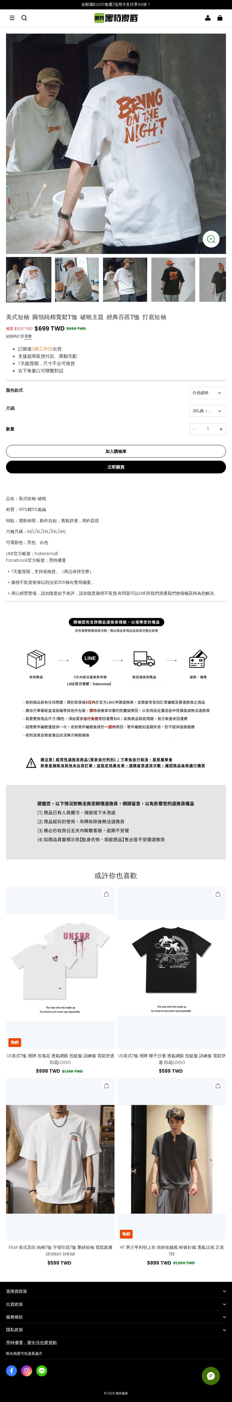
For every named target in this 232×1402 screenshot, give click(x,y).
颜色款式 (14, 390)
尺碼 (10, 408)
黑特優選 (122, 1393)
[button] (12, 18)
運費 (28, 336)
